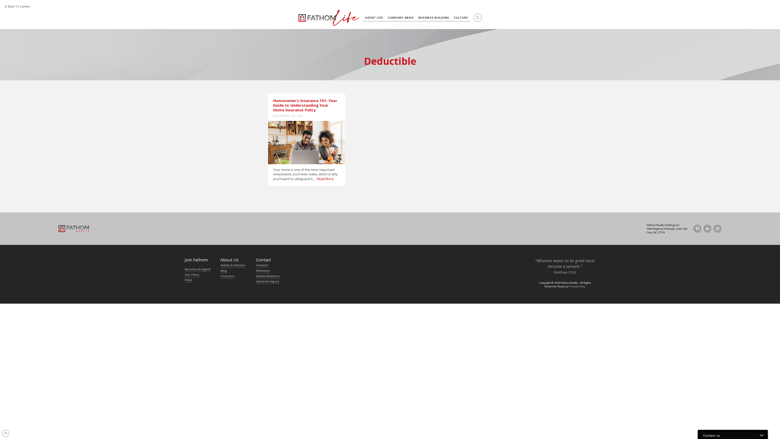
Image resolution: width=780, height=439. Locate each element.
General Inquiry (267, 281)
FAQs (188, 280)
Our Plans (192, 275)
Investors (227, 276)
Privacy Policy (577, 286)
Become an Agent (198, 269)
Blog (223, 270)
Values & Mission (232, 265)
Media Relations (268, 276)
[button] (477, 18)
